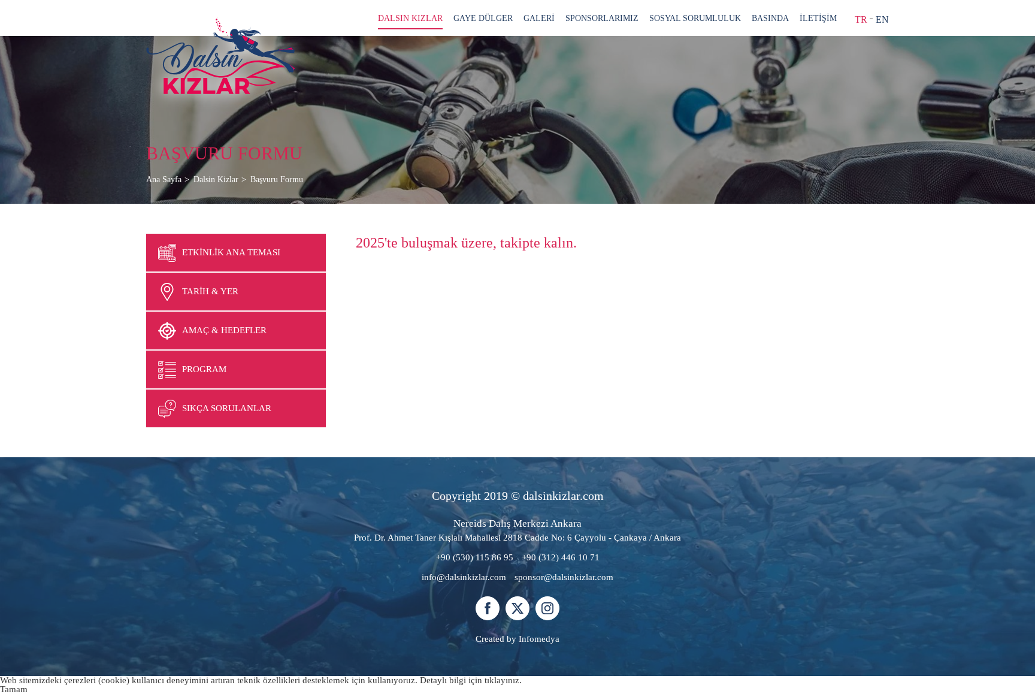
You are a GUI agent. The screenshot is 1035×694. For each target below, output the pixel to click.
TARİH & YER (210, 291)
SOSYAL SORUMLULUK (695, 18)
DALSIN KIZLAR (410, 18)
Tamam (14, 689)
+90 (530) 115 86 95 (474, 557)
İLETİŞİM (818, 18)
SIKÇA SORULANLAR (226, 408)
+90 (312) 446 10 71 (561, 557)
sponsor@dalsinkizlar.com (564, 577)
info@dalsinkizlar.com (464, 577)
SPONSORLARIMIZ (601, 18)
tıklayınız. (503, 680)
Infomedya (539, 639)
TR (861, 19)
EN (882, 19)
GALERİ (539, 18)
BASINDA (770, 18)
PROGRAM (204, 369)
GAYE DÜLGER (483, 18)
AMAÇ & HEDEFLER (224, 330)
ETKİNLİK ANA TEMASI (231, 252)
